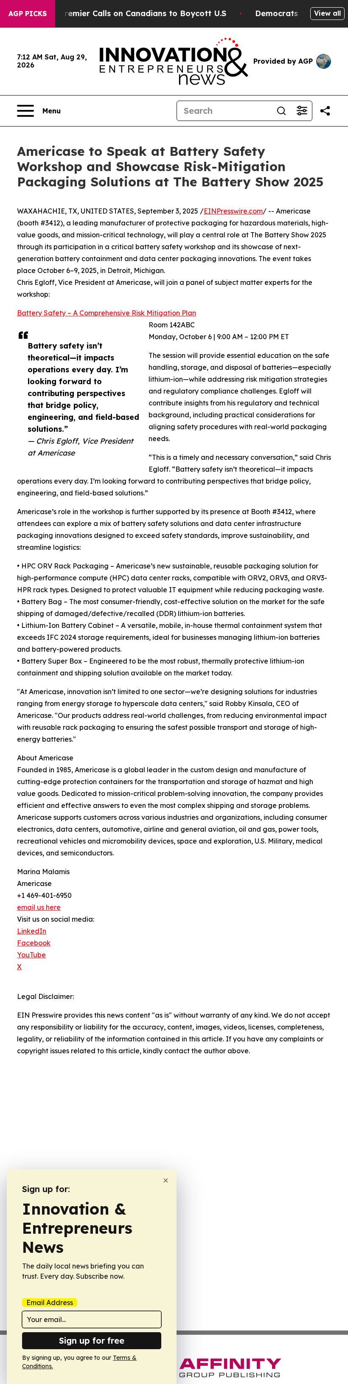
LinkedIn (31, 931)
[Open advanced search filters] (302, 111)
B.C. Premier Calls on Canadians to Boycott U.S (134, 13)
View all (327, 13)
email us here (39, 907)
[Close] (166, 1180)
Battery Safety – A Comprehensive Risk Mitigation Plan (106, 313)
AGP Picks (27, 13)
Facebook (34, 943)
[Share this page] (325, 110)
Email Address (49, 1302)
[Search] (281, 111)
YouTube (31, 955)
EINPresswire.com (233, 211)
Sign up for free (91, 1340)
